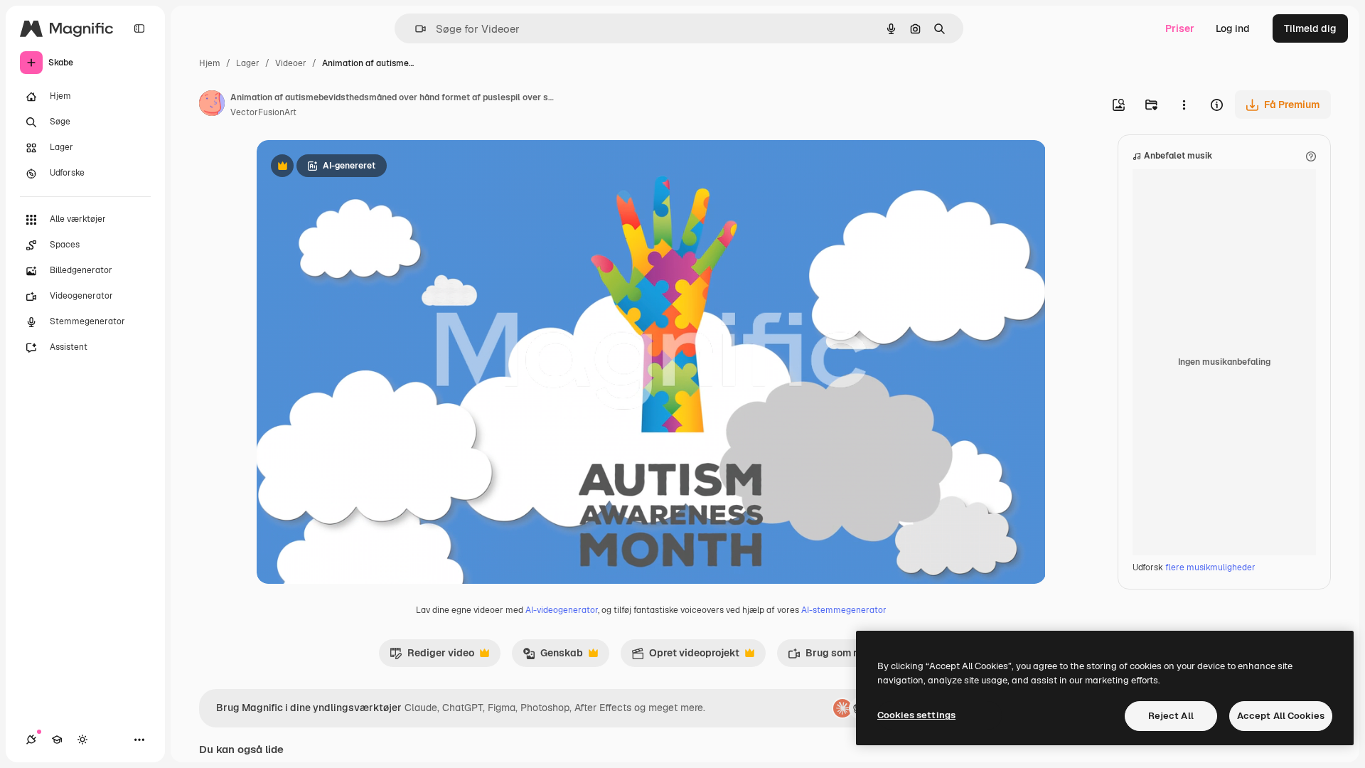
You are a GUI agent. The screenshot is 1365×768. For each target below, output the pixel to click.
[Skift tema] (82, 739)
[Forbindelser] (31, 739)
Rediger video (432, 656)
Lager (247, 63)
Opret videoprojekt (685, 656)
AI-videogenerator (561, 610)
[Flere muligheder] (1183, 104)
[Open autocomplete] (414, 28)
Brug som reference (843, 656)
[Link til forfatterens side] (212, 105)
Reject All (1171, 716)
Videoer (290, 63)
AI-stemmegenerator (844, 610)
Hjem (209, 63)
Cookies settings (916, 715)
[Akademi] (57, 739)
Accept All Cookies (1280, 716)
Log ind (1233, 28)
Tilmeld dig (1310, 28)
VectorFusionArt (263, 112)
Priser (1179, 28)
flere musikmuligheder (1210, 567)
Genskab (553, 656)
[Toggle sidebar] (139, 28)
